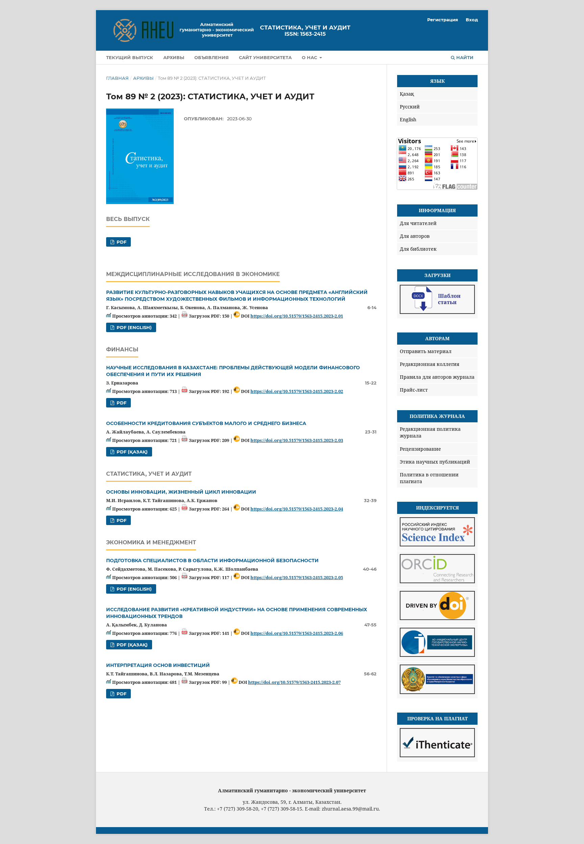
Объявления (211, 57)
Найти (464, 57)
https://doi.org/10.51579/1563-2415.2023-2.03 (296, 440)
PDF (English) (133, 327)
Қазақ (407, 94)
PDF (120, 402)
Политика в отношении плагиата (429, 478)
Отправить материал (426, 351)
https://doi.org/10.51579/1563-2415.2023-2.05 (296, 577)
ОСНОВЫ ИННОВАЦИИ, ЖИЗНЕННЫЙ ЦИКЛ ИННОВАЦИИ (181, 492)
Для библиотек (418, 249)
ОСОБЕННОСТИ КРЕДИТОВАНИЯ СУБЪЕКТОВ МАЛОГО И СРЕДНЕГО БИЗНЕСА (206, 423)
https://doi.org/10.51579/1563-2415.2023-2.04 (296, 509)
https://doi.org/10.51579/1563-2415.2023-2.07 (294, 682)
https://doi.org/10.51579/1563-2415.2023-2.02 (296, 391)
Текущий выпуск (129, 57)
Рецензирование (420, 449)
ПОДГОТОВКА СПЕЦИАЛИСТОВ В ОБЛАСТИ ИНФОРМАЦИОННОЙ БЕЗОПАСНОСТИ (212, 560)
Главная (117, 78)
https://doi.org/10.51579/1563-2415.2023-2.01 (296, 316)
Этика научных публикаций (435, 461)
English (408, 119)
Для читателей (418, 223)
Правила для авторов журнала (437, 377)
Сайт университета (265, 57)
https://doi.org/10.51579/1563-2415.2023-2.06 (296, 633)
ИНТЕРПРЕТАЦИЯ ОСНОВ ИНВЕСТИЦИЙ (158, 665)
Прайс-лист (414, 390)
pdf (120, 242)
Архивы (173, 57)
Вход (472, 19)
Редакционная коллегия (429, 364)
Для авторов (415, 236)
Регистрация (442, 19)
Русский (410, 106)
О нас (310, 57)
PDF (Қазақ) (131, 451)
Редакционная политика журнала (430, 432)
